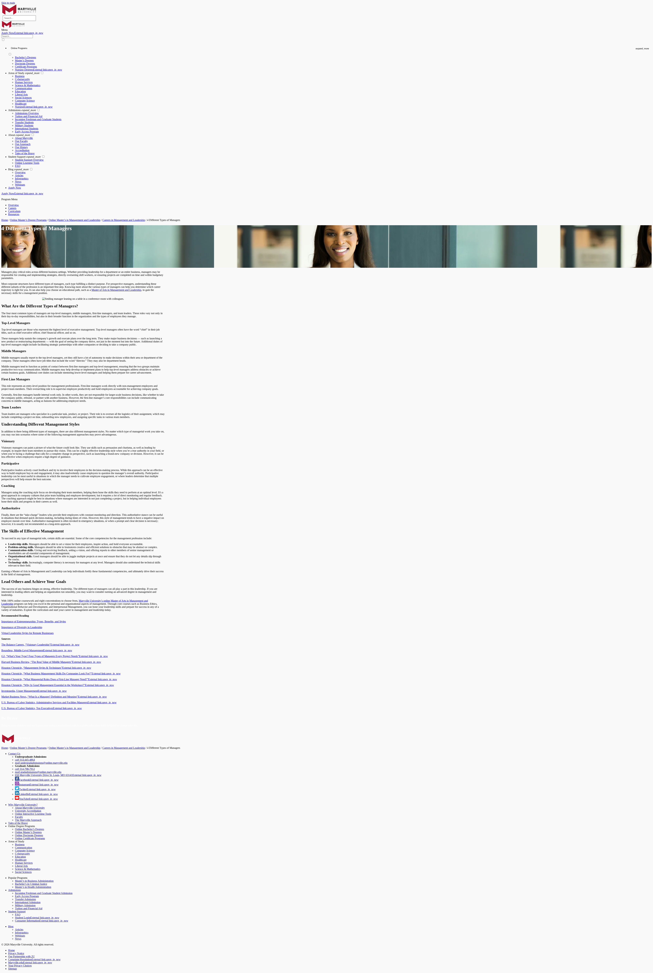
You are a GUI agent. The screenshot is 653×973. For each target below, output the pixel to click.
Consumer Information (41, 920)
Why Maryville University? (23, 804)
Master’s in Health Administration (33, 887)
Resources (13, 214)
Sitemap (12, 968)
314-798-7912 (25, 769)
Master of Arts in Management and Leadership (116, 289)
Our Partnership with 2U (21, 956)
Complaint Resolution (34, 959)
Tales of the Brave (25, 153)
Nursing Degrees (38, 69)
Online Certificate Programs (30, 838)
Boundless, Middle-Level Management (36, 650)
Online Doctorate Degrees (29, 835)
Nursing (34, 106)
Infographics (21, 178)
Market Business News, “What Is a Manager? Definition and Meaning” (54, 696)
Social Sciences (23, 97)
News (18, 181)
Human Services (24, 82)
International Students (26, 128)
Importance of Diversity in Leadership (21, 627)
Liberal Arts (21, 94)
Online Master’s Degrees (28, 832)
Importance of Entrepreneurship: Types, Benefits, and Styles (33, 621)
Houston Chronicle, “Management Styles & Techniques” (46, 667)
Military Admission (25, 905)
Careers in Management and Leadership (123, 220)
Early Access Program (27, 131)
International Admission (27, 902)
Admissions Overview (27, 113)
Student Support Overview (29, 159)
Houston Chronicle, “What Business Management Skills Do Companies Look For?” (61, 673)
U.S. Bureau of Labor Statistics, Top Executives (41, 708)
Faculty (19, 816)
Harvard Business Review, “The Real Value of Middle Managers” (51, 662)
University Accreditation (28, 810)
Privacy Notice (16, 953)
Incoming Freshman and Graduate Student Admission (43, 893)
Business (19, 76)
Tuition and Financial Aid (28, 116)
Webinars (20, 184)
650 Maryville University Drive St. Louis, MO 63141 (58, 775)
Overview (20, 172)
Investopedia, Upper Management (34, 690)
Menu (4, 29)
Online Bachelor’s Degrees (29, 829)
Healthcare (21, 103)
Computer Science (25, 100)
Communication (23, 88)
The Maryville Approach (28, 820)
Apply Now (22, 32)
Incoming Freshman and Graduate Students (38, 119)
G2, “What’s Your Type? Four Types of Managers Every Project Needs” (54, 656)
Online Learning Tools (27, 162)
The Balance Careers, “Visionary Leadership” (40, 644)
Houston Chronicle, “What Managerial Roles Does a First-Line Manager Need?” (59, 679)
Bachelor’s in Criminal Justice (31, 884)
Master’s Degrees (24, 60)
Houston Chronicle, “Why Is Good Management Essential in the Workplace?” (57, 685)
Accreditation (22, 150)
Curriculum (14, 211)
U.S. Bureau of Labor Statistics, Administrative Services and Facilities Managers (58, 702)
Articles (19, 175)
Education (20, 91)
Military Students (24, 125)
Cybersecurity (22, 79)
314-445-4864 (25, 759)
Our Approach (22, 144)
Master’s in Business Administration (34, 880)
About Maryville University (30, 807)
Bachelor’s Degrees (25, 57)
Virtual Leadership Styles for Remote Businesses (27, 633)
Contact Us (14, 753)
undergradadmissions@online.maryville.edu (41, 762)
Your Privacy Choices (20, 965)
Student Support (17, 911)
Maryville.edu (30, 962)
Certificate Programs (26, 66)
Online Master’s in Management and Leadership (74, 220)
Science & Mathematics (27, 85)
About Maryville (24, 138)
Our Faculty (21, 141)
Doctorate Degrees (25, 63)
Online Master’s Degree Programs (28, 220)
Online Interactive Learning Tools (33, 813)
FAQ (17, 165)
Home (4, 220)
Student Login (37, 917)
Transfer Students (24, 122)
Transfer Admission (25, 899)
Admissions (14, 890)
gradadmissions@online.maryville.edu (38, 772)
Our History (21, 147)
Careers (12, 208)
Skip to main (8, 2)
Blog (10, 926)
